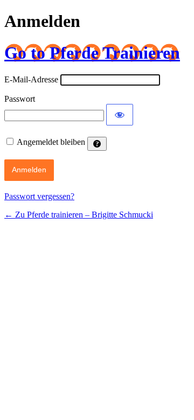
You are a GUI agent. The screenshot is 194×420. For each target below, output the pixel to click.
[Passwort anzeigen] (119, 114)
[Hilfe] (97, 144)
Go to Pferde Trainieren (92, 52)
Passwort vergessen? (39, 196)
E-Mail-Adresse (31, 79)
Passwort (19, 98)
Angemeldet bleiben (51, 141)
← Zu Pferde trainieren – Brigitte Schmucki (78, 214)
